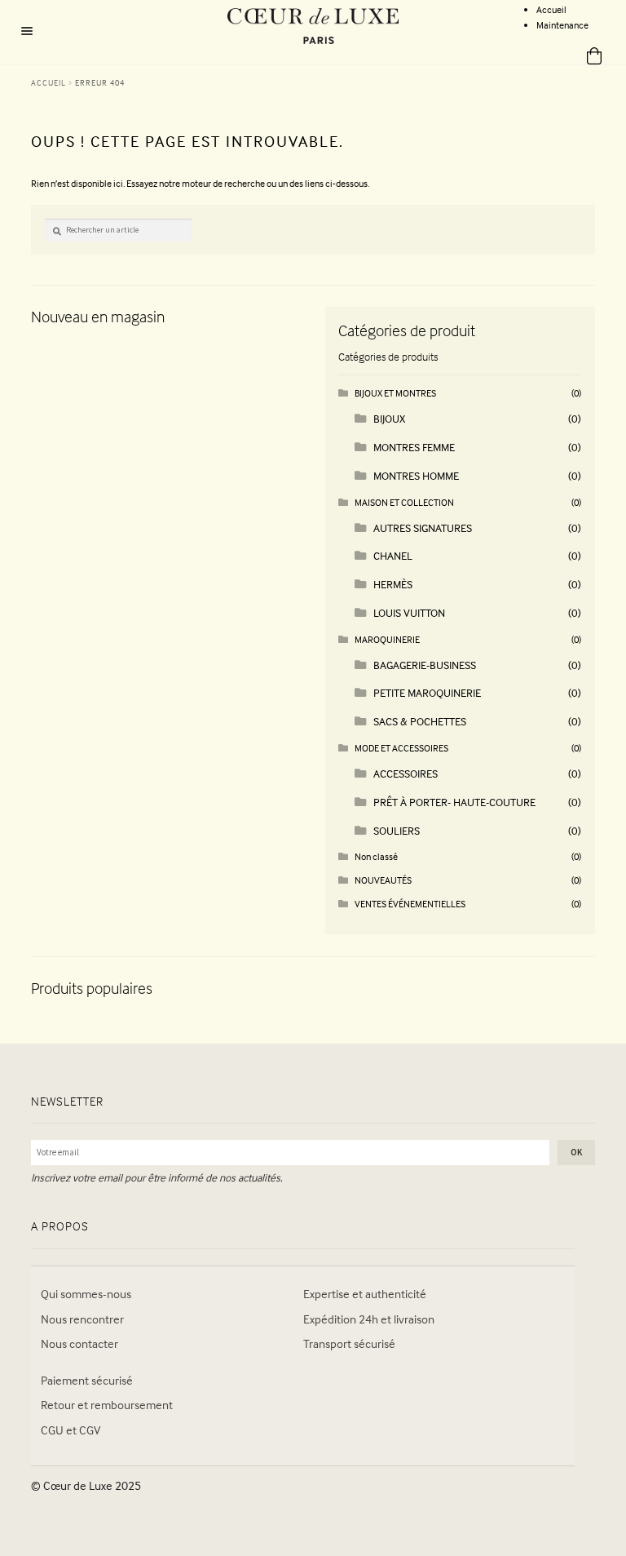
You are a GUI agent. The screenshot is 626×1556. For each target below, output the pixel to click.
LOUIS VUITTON (409, 612)
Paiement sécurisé (87, 1380)
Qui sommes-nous (86, 1293)
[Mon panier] (588, 56)
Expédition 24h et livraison (368, 1319)
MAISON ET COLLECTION (404, 502)
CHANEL (392, 555)
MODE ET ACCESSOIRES (401, 748)
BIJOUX (389, 418)
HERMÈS (392, 584)
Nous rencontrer (82, 1319)
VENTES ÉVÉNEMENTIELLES (410, 904)
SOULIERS (396, 830)
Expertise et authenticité (364, 1293)
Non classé (376, 856)
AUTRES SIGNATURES (422, 527)
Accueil (551, 9)
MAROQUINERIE (387, 639)
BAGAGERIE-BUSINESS (424, 665)
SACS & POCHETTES (419, 721)
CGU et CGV (70, 1430)
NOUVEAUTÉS (383, 880)
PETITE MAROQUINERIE (427, 692)
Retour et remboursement (107, 1404)
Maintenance (562, 25)
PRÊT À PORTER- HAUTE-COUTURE (454, 802)
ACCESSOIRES (405, 773)
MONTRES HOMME (416, 475)
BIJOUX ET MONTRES (395, 393)
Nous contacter (79, 1343)
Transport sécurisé (349, 1343)
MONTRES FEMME (414, 447)
